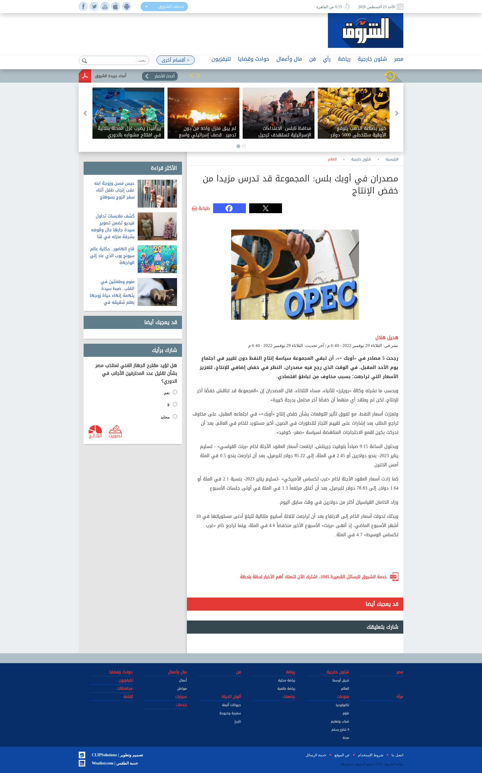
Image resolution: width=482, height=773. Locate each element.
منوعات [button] (343, 696)
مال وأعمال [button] (289, 59)
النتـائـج (95, 435)
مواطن (182, 688)
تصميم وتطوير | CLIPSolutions (117, 755)
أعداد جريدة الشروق (110, 75)
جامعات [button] (289, 696)
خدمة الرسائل (316, 755)
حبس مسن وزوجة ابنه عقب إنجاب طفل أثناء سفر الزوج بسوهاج (114, 190)
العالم (332, 159)
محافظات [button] (125, 688)
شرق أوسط (340, 680)
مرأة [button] (399, 696)
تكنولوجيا (342, 705)
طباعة (204, 208)
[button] (191, 75)
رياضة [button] (344, 59)
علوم (346, 713)
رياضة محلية (286, 680)
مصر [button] (398, 59)
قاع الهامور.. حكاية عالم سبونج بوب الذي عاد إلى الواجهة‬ (112, 256)
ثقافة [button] (128, 696)
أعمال (183, 680)
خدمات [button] (181, 704)
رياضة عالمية (286, 688)
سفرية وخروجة (230, 713)
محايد (165, 417)
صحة (346, 738)
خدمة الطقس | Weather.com (115, 763)
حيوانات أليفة (231, 705)
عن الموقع (342, 755)
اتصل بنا (397, 755)
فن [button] (312, 59)
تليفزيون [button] (221, 59)
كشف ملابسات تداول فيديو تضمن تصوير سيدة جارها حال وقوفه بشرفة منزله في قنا (112, 226)
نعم (167, 393)
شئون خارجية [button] (372, 59)
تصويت (115, 435)
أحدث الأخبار (164, 76)
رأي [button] (327, 59)
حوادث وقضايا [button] (253, 59)
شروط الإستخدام (370, 755)
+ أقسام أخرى (176, 60)
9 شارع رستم (340, 729)
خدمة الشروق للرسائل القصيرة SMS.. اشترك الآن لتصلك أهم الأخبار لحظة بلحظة (313, 577)
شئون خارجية (361, 159)
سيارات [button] (181, 696)
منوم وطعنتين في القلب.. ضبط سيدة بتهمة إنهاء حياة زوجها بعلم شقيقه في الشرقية (112, 295)
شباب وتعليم (340, 721)
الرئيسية (392, 159)
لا (168, 405)
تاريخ (237, 721)
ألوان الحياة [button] (231, 696)
